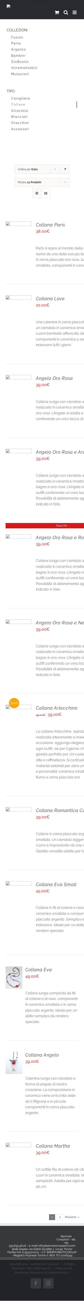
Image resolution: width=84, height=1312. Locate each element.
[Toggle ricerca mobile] (66, 12)
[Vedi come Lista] (45, 193)
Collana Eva (38, 969)
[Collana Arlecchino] (18, 707)
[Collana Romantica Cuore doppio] (18, 810)
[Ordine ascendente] (65, 169)
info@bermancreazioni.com (56, 1245)
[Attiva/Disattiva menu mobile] (75, 12)
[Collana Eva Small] (18, 884)
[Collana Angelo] (14, 1054)
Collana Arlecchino (57, 708)
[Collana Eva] (14, 969)
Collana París (50, 225)
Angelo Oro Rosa (54, 378)
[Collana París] (18, 224)
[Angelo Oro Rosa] (18, 378)
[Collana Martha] (18, 1145)
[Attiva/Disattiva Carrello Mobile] (57, 12)
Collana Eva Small (56, 884)
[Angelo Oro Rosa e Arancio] (18, 451)
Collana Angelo (42, 1055)
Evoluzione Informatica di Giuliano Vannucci (42, 1272)
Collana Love (50, 298)
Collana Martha (53, 1146)
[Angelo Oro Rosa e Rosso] (18, 537)
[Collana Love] (18, 298)
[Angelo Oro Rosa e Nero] (18, 622)
